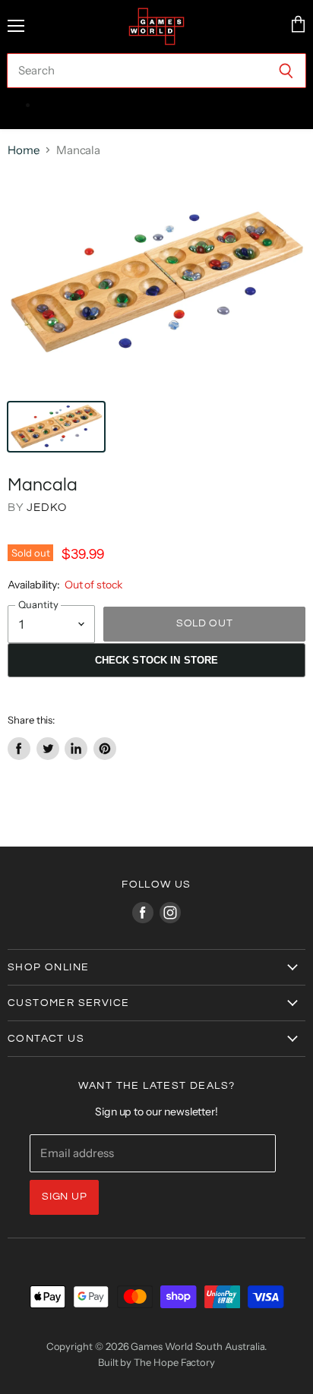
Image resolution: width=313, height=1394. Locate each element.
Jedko (47, 507)
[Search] (286, 70)
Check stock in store (157, 660)
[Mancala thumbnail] (56, 426)
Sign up (64, 1196)
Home (24, 150)
